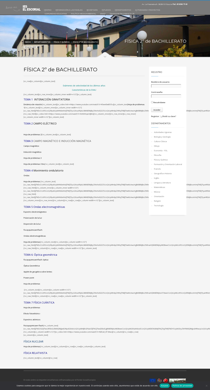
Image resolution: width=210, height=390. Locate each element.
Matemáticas (159, 187)
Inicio (28, 42)
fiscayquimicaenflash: (33, 230)
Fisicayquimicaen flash (33, 325)
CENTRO (47, 10)
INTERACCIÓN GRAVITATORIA (52, 99)
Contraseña (156, 92)
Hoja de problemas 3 (33, 158)
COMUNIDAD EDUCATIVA (56, 14)
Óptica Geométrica (32, 265)
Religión (157, 201)
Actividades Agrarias (163, 132)
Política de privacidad (182, 385)
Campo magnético (31, 146)
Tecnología (158, 205)
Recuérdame (159, 102)
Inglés (156, 178)
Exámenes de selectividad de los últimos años (84, 85)
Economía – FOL (160, 150)
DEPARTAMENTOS (123, 10)
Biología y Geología (162, 136)
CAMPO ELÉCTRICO (45, 123)
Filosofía (157, 155)
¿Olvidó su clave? (168, 116)
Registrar (155, 116)
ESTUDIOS (106, 10)
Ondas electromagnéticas (35, 236)
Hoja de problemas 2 (33, 134)
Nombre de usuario (160, 82)
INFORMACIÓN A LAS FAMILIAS (69, 10)
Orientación (159, 196)
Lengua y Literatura (162, 182)
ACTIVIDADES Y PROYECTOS (147, 10)
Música (157, 191)
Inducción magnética (32, 152)
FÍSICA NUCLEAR (33, 341)
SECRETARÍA (92, 10)
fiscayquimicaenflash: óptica (36, 259)
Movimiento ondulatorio (48, 170)
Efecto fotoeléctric (31, 313)
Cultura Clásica (160, 141)
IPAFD (103, 14)
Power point (29, 277)
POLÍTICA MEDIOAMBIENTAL (83, 14)
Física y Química (62, 42)
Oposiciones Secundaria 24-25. (122, 14)
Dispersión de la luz (32, 224)
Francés (157, 169)
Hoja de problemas (32, 181)
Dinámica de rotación (33, 104)
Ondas (26, 175)
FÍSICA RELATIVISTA (35, 353)
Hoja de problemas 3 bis (34, 164)
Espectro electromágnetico (35, 212)
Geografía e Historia (163, 173)
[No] (206, 385)
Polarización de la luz (33, 218)
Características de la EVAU (84, 90)
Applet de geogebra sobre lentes (38, 271)
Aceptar (164, 385)
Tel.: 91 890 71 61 (180, 4)
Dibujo (157, 146)
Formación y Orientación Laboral (168, 164)
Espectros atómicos (32, 319)
